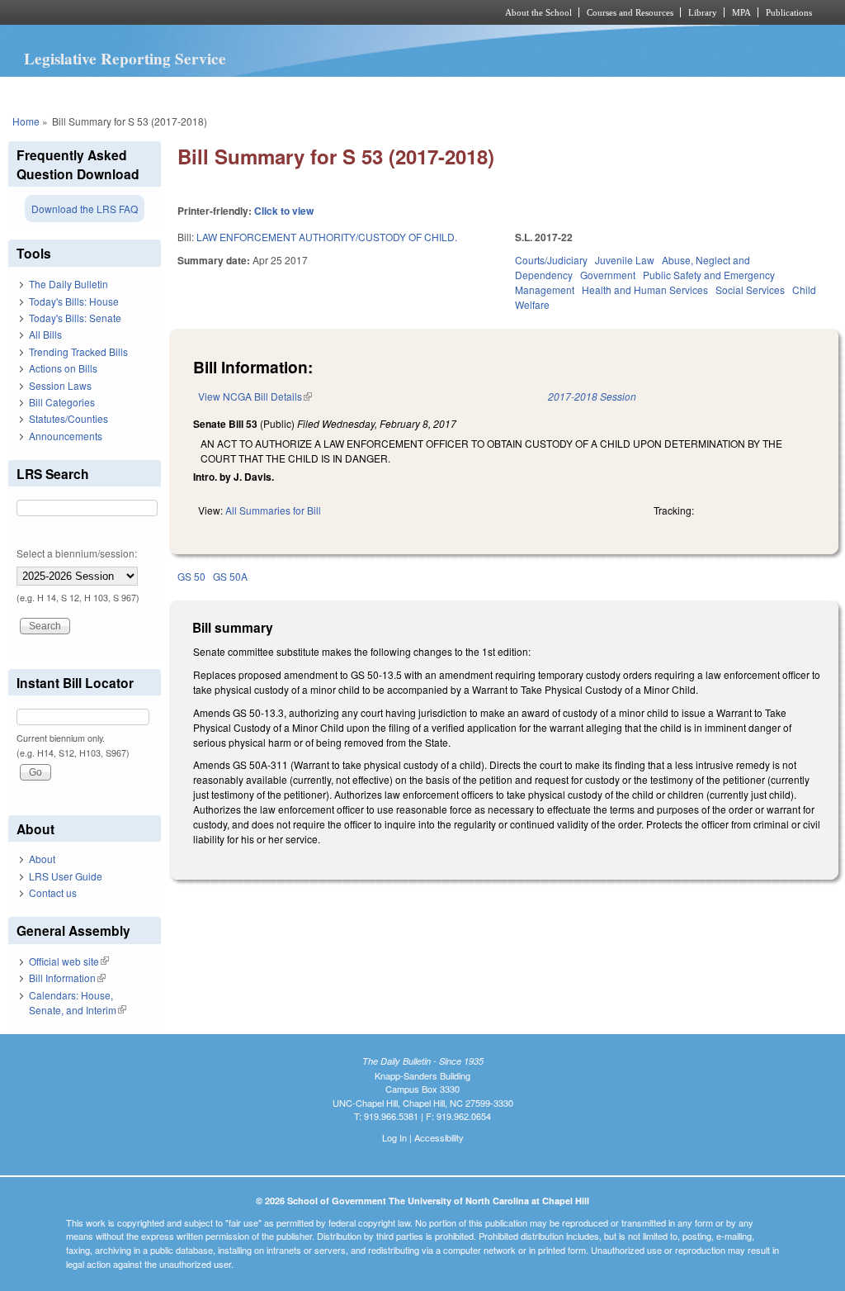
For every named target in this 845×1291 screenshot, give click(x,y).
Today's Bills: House (74, 301)
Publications (789, 12)
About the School (538, 12)
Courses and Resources (630, 12)
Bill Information (67, 978)
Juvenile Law (624, 260)
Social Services (750, 289)
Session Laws (60, 385)
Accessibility (439, 1137)
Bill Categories (62, 402)
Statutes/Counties (68, 418)
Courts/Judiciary (551, 260)
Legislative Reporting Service (125, 58)
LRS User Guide (65, 876)
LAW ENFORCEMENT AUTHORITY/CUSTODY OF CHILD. (326, 237)
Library (702, 12)
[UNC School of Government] (204, 12)
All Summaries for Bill (273, 510)
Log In (394, 1137)
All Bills (45, 334)
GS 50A (230, 576)
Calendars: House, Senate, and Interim (77, 1002)
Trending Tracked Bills (78, 351)
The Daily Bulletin (68, 284)
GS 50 (191, 576)
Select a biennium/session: (77, 553)
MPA (741, 12)
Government (607, 275)
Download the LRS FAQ (84, 209)
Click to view (284, 210)
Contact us (53, 892)
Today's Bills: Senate (75, 318)
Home (26, 121)
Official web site (69, 961)
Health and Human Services (645, 289)
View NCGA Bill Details (255, 396)
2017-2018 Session (592, 396)
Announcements (65, 436)
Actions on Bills (63, 368)
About (42, 859)
